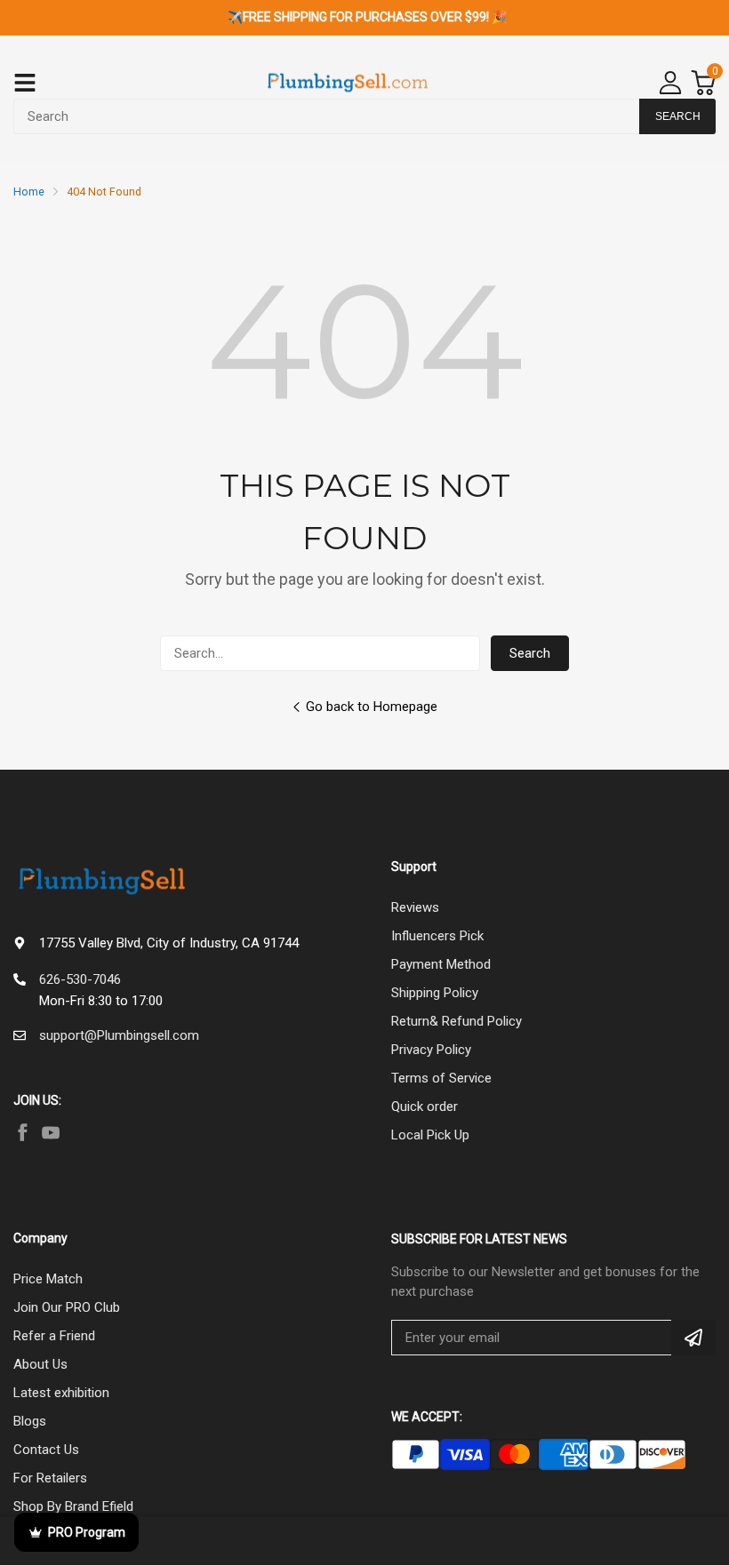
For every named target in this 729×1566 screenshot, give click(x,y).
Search (529, 653)
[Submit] (693, 1337)
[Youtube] (51, 1132)
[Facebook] (22, 1132)
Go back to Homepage (371, 707)
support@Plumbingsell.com (119, 1035)
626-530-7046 (80, 979)
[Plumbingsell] (348, 83)
